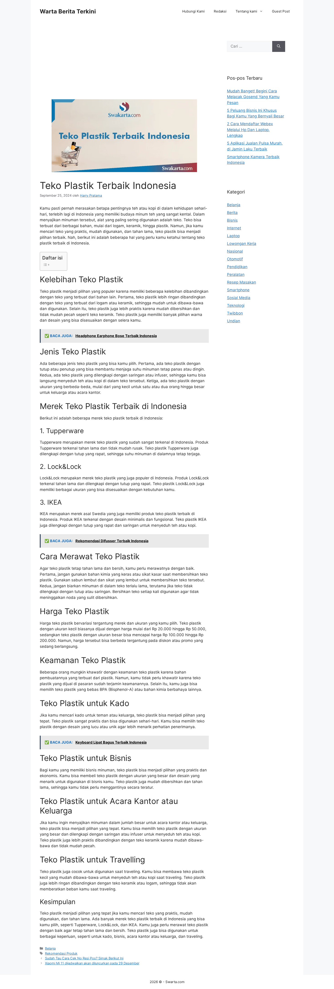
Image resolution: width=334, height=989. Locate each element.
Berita (232, 212)
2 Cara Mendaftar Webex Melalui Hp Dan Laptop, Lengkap (250, 130)
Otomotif (235, 259)
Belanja (50, 948)
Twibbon (235, 313)
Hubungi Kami (193, 11)
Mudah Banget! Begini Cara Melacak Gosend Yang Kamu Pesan (253, 97)
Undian (233, 321)
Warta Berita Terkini (68, 11)
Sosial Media (238, 297)
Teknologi (235, 305)
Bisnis (232, 220)
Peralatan (235, 274)
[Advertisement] (124, 65)
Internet (234, 228)
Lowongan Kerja (241, 243)
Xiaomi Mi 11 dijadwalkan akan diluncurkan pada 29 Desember (92, 963)
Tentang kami (246, 11)
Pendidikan (237, 266)
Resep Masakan (241, 282)
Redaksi (220, 11)
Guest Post (281, 11)
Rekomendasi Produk (61, 953)
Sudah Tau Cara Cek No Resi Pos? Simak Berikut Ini (84, 958)
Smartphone (238, 290)
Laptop (233, 236)
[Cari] (278, 46)
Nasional (235, 251)
